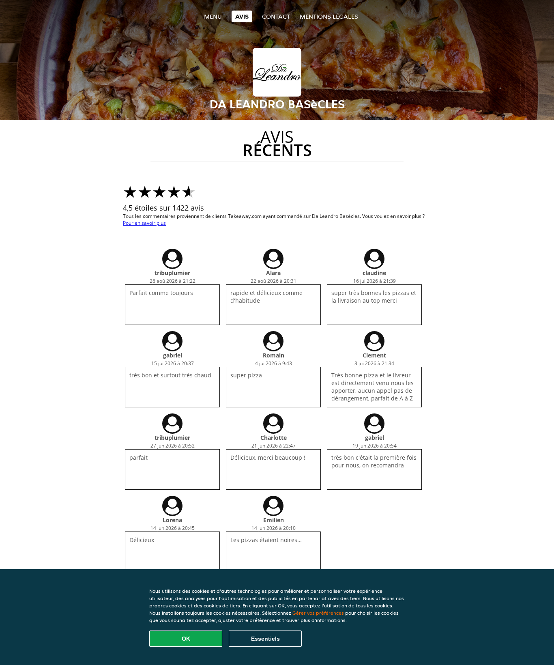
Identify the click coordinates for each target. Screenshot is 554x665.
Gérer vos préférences (318, 613)
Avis (242, 16)
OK (186, 638)
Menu (213, 16)
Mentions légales (329, 16)
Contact (276, 16)
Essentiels (265, 638)
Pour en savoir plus (144, 223)
